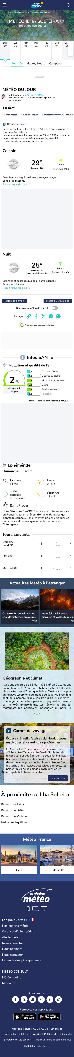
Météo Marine (11, 977)
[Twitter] (24, 999)
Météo (3, 12)
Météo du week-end (58, 301)
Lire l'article (57, 778)
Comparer (55, 63)
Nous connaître (12, 943)
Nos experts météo (15, 926)
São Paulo (34, 12)
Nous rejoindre (12, 949)
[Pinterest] (49, 999)
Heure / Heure (36, 63)
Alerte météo (11, 937)
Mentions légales (21, 1028)
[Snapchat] (32, 999)
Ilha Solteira (45, 12)
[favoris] (62, 21)
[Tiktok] (58, 999)
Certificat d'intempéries (18, 931)
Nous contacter (12, 955)
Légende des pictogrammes (21, 960)
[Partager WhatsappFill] (58, 316)
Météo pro (9, 983)
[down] (37, 714)
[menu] (5, 5)
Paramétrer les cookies (18, 1039)
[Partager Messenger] (51, 316)
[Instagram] (41, 999)
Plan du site (55, 1028)
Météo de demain (14, 301)
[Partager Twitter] (43, 316)
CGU (35, 1028)
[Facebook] (15, 999)
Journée (17, 63)
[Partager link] (29, 316)
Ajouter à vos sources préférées (39, 325)
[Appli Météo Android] (49, 1017)
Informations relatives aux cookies (23, 1034)
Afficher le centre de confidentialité (52, 1039)
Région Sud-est (21, 12)
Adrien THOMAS (35, 95)
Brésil (10, 12)
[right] (70, 49)
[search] (68, 5)
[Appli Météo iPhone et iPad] (24, 1017)
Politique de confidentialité (58, 1034)
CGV (43, 1028)
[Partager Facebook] (36, 316)
